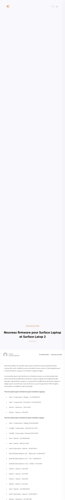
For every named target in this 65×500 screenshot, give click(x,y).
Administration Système (32, 326)
